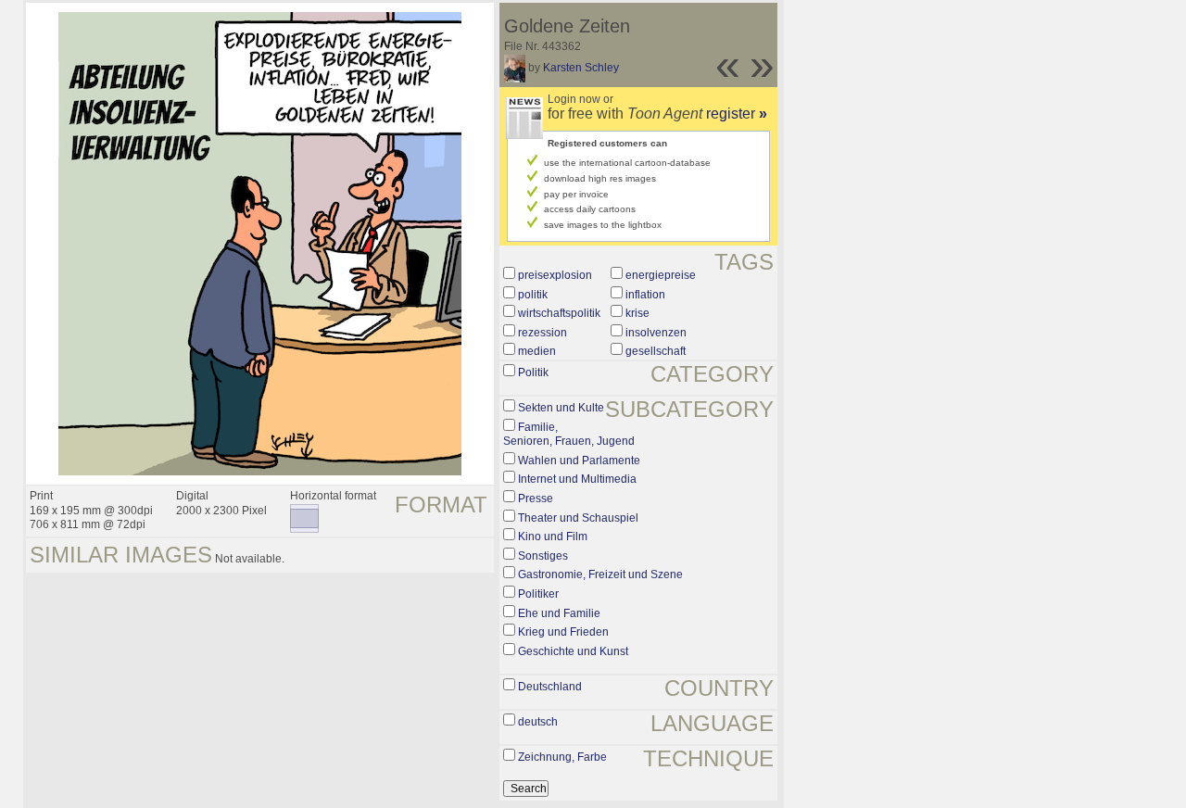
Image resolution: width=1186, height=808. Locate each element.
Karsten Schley (581, 67)
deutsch (538, 721)
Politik (533, 372)
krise (637, 313)
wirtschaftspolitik (559, 313)
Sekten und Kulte (561, 407)
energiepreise (660, 275)
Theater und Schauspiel (578, 517)
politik (533, 294)
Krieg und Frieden (563, 631)
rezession (542, 332)
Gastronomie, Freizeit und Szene (600, 574)
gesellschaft (655, 351)
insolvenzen (656, 332)
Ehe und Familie (559, 613)
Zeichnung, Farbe (562, 757)
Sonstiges (543, 555)
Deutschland (550, 686)
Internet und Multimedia (577, 479)
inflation (645, 294)
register (736, 113)
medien (537, 351)
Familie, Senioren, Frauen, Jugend (569, 434)
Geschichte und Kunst (573, 651)
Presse (535, 498)
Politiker (538, 593)
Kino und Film (552, 536)
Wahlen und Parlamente (579, 460)
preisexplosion (555, 275)
